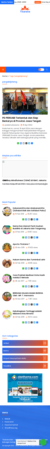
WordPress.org (11, 428)
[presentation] (11, 180)
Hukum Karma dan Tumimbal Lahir (29, 259)
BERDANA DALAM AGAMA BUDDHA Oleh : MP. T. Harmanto (28, 294)
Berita (6, 350)
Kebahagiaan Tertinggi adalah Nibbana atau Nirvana (27, 312)
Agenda (37, 2)
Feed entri (9, 422)
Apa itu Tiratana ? (21, 244)
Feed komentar (11, 425)
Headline (7, 366)
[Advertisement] (25, 40)
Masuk (7, 419)
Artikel (6, 343)
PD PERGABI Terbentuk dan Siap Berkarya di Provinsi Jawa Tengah (21, 119)
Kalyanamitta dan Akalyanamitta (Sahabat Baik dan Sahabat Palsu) (29, 209)
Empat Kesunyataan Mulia (14, 358)
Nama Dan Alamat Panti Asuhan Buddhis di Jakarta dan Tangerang (29, 227)
